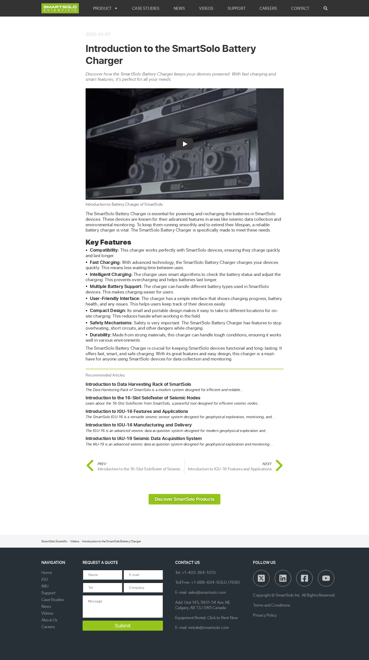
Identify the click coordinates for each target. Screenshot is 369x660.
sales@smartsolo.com (207, 592)
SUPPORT (236, 8)
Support (48, 592)
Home (46, 572)
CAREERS (268, 8)
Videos (74, 541)
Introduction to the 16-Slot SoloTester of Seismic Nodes (143, 398)
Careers (48, 626)
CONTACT (300, 8)
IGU (44, 579)
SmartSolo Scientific (54, 541)
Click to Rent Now (222, 617)
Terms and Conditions (271, 605)
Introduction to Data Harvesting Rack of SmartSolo (138, 384)
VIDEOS (206, 8)
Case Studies (52, 599)
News (46, 606)
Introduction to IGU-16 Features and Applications (137, 411)
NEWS (179, 8)
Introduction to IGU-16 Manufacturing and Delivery (139, 425)
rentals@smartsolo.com (208, 627)
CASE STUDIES (145, 8)
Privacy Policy (265, 615)
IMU (45, 586)
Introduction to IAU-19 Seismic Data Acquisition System (144, 438)
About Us (49, 619)
